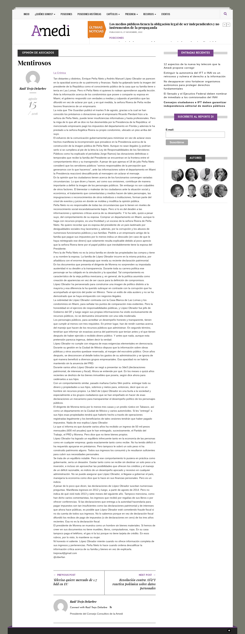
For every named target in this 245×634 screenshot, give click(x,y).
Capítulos (112, 14)
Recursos (148, 14)
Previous (224, 24)
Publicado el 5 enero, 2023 (123, 38)
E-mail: (170, 129)
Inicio (26, 14)
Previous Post (64, 574)
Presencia (130, 14)
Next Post (147, 574)
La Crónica (60, 72)
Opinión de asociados (38, 53)
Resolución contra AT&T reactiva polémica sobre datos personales (134, 584)
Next (228, 24)
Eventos (165, 14)
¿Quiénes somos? (44, 14)
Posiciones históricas (89, 14)
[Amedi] (51, 30)
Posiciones (66, 14)
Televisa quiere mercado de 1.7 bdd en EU (75, 582)
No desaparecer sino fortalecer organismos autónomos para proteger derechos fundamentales (192, 85)
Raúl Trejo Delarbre (33, 88)
